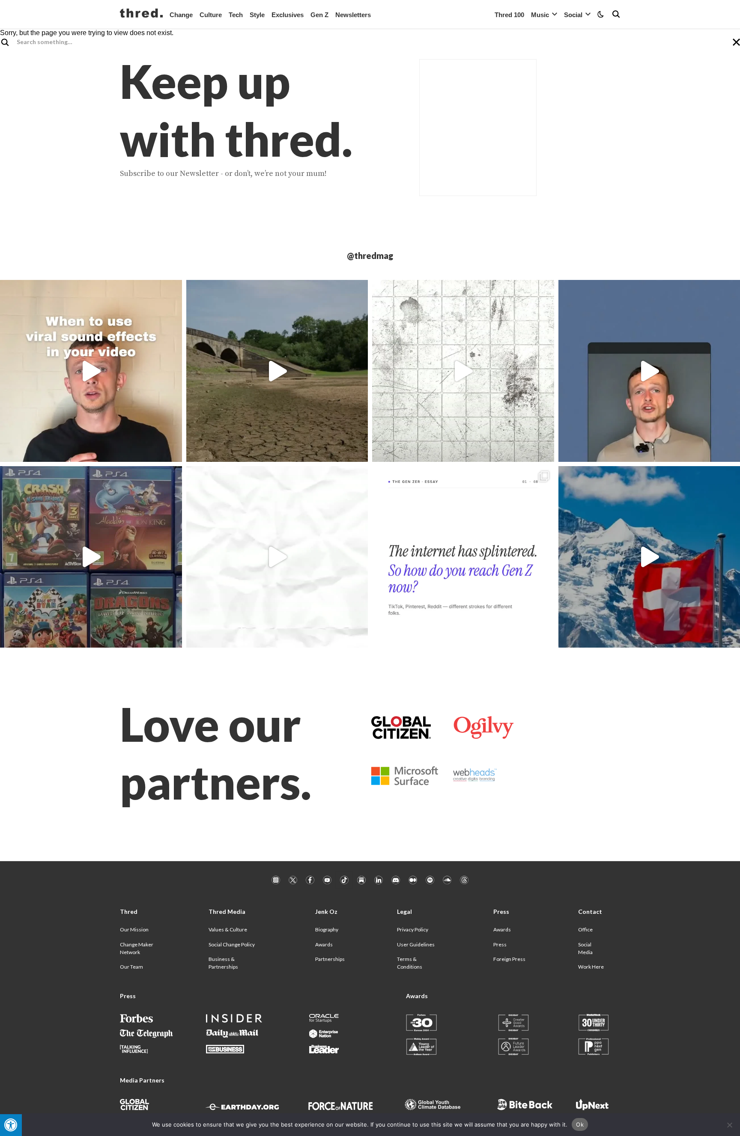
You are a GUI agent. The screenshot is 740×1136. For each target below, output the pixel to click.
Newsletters (353, 14)
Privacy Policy (412, 929)
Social (573, 14)
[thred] (141, 14)
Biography (326, 929)
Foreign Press (509, 959)
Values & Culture (228, 929)
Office (585, 929)
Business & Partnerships (223, 963)
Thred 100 (509, 14)
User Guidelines (416, 944)
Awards (324, 944)
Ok (580, 1124)
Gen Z (319, 14)
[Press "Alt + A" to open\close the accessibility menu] (11, 1125)
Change (181, 14)
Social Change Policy (232, 944)
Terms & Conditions (409, 963)
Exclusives (288, 14)
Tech (236, 14)
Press (500, 944)
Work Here (591, 967)
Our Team (131, 967)
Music (540, 14)
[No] (729, 1125)
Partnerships (330, 959)
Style (257, 14)
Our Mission (134, 929)
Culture (211, 14)
